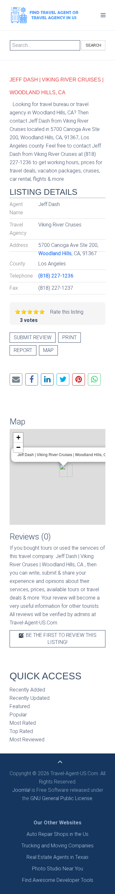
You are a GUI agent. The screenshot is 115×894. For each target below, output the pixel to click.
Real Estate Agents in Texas (57, 857)
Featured (20, 706)
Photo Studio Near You (57, 869)
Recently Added (27, 690)
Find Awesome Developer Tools (57, 880)
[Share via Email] (16, 379)
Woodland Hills (55, 253)
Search (93, 45)
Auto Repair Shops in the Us (57, 834)
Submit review (32, 337)
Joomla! (21, 790)
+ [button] (18, 437)
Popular (18, 715)
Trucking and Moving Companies (57, 846)
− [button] (18, 447)
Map (48, 350)
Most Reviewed (27, 740)
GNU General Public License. (61, 798)
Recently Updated (30, 698)
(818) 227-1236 (55, 276)
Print (69, 337)
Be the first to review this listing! (60, 638)
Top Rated (21, 731)
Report (23, 350)
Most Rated (23, 723)
